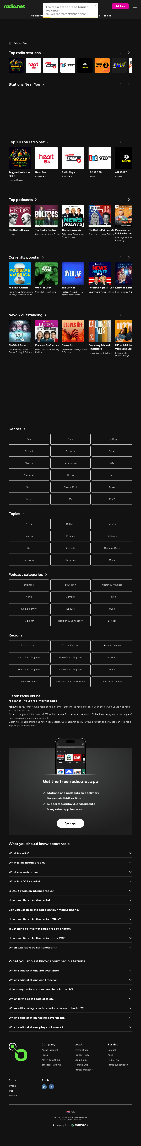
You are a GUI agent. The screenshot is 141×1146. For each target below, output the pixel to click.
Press (45, 1055)
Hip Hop (112, 439)
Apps (110, 1055)
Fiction (112, 597)
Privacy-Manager (84, 1070)
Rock (70, 439)
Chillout (28, 451)
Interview (29, 560)
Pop (29, 439)
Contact (112, 1050)
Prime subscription (118, 1065)
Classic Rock (70, 487)
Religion (70, 536)
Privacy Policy (82, 1055)
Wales (112, 669)
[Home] (10, 43)
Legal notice (81, 1060)
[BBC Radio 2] (102, 65)
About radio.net (50, 1050)
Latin (29, 499)
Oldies (112, 451)
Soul (28, 487)
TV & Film (28, 621)
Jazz (112, 475)
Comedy (70, 548)
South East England (29, 669)
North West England (70, 657)
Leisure (70, 609)
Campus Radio (112, 548)
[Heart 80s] (33, 65)
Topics (107, 16)
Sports (112, 524)
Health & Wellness (112, 585)
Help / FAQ (113, 1060)
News (29, 524)
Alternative (70, 463)
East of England (70, 645)
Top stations (36, 16)
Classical (29, 475)
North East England (29, 657)
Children (112, 536)
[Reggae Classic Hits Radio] (16, 65)
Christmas (70, 560)
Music (112, 560)
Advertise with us (51, 1060)
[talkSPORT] (85, 65)
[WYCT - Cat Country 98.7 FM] (119, 65)
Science (112, 621)
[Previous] (120, 51)
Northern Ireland (112, 681)
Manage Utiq (81, 1065)
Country (70, 451)
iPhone (12, 1086)
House (70, 475)
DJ (28, 548)
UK (73, 1112)
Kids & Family (29, 609)
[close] (96, 5)
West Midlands (29, 681)
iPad (11, 1091)
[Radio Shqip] (50, 65)
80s (112, 463)
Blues (112, 487)
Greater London (112, 645)
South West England (70, 669)
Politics (29, 536)
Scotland (112, 657)
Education (70, 585)
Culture (70, 524)
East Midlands (29, 645)
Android (13, 1096)
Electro (29, 463)
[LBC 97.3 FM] (67, 65)
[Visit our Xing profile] (51, 1087)
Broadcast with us (51, 1065)
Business (29, 585)
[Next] (129, 51)
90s (70, 499)
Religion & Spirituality (70, 621)
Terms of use (81, 1050)
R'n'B (112, 499)
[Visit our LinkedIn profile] (44, 1087)
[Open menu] (135, 6)
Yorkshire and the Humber (70, 681)
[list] (70, 65)
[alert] (70, 10)
